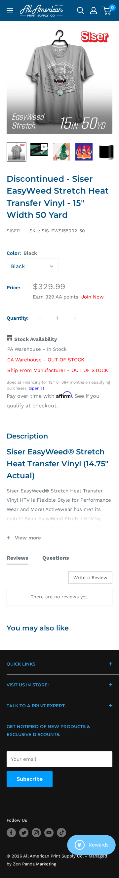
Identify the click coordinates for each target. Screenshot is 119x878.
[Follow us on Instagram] (36, 832)
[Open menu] (10, 10)
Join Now (92, 297)
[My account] (93, 10)
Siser (13, 230)
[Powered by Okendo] (23, 580)
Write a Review (90, 577)
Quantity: (18, 318)
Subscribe (30, 779)
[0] (107, 11)
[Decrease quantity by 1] (40, 318)
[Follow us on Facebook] (11, 832)
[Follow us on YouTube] (49, 832)
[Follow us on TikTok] (61, 832)
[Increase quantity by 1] (75, 318)
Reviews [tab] (17, 558)
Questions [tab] (55, 558)
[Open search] (80, 10)
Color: (22, 253)
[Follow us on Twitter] (23, 832)
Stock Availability (35, 339)
